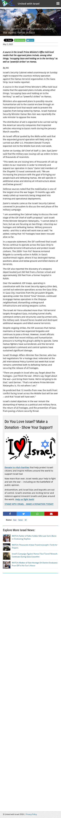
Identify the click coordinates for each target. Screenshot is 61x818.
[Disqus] (30, 688)
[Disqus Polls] (30, 612)
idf (25, 520)
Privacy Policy (31, 814)
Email (31, 40)
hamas (21, 520)
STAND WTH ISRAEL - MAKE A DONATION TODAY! (29, 504)
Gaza (14, 520)
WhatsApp (21, 40)
